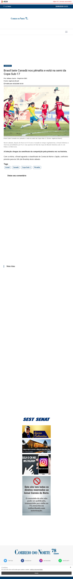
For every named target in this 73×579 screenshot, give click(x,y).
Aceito (36, 573)
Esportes (8, 66)
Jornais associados (66, 1)
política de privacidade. (36, 569)
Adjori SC (56, 1)
